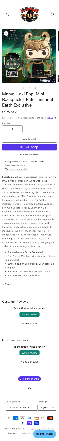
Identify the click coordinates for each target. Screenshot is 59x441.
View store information (16, 169)
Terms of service (28, 433)
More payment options (29, 154)
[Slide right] (36, 88)
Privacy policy (12, 433)
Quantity (6, 123)
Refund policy (49, 429)
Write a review (29, 314)
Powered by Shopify (31, 429)
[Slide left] (23, 88)
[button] (7, 14)
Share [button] (8, 284)
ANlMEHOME (17, 429)
